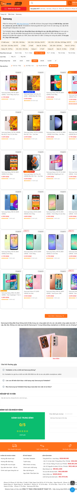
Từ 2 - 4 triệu (28, 53)
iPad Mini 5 (27, 484)
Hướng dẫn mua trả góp (8, 464)
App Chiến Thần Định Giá (31, 473)
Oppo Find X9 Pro (38, 482)
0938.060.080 (64, 458)
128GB (35, 60)
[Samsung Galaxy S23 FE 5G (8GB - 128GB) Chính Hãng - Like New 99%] (56, 121)
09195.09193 (57, 474)
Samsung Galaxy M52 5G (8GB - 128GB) (11, 213)
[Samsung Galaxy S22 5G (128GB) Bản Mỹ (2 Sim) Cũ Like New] (11, 121)
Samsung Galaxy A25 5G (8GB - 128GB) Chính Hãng (10, 252)
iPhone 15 (61, 8)
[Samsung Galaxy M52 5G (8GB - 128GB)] (11, 200)
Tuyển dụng (26, 461)
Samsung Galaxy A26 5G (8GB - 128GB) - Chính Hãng (33, 252)
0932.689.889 (63, 471)
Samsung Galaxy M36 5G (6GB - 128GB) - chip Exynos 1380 (55, 292)
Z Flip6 (30, 482)
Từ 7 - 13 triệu (51, 53)
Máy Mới (23, 56)
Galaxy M (50, 49)
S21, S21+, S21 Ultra (22, 49)
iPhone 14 (68, 8)
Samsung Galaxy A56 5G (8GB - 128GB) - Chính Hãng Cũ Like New (55, 213)
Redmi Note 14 (8, 484)
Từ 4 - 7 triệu (39, 53)
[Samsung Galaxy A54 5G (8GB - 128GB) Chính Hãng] (11, 161)
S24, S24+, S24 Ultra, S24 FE (36, 42)
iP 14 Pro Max (53, 484)
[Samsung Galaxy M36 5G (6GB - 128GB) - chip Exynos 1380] (56, 280)
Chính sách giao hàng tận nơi (9, 470)
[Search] (32, 3)
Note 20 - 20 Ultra (41, 45)
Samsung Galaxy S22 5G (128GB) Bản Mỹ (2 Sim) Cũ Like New (11, 133)
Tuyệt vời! (71, 414)
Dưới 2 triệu (18, 53)
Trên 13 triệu (61, 53)
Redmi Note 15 (18, 484)
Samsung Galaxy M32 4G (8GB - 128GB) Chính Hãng (55, 93)
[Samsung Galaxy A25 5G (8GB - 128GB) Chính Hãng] (11, 240)
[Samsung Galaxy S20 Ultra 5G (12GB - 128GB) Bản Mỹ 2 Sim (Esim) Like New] (33, 81)
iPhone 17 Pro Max (20, 486)
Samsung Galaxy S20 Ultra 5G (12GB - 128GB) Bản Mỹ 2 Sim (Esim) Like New (32, 95)
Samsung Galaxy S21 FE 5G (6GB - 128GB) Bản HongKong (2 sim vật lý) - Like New (56, 173)
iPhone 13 (35, 484)
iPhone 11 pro (67, 482)
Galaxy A (33, 49)
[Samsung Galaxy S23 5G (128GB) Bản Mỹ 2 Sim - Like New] (33, 121)
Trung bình (68, 414)
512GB (49, 60)
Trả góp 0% (18, 72)
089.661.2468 (57, 469)
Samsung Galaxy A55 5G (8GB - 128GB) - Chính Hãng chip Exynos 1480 (11, 94)
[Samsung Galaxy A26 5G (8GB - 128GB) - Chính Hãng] (33, 240)
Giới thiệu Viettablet (29, 458)
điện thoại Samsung (23, 23)
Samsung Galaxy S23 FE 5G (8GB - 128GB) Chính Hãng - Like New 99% (55, 133)
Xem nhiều (54, 65)
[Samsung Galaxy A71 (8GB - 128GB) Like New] (33, 280)
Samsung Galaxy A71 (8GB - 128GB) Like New (32, 292)
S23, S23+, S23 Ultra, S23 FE (9, 45)
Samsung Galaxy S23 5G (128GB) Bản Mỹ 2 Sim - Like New (33, 133)
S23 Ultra (70, 484)
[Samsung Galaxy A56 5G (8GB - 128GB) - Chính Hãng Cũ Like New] (56, 200)
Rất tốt (70, 414)
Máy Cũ (13, 56)
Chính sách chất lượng (30, 467)
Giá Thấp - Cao (30, 65)
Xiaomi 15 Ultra (8, 486)
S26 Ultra (42, 8)
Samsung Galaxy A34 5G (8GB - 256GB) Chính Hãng (33, 213)
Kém (65, 414)
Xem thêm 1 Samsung (55, 316)
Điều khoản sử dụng (29, 464)
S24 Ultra (19, 482)
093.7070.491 (63, 477)
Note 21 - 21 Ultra (61, 49)
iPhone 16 (55, 8)
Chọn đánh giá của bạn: (56, 414)
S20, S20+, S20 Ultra (56, 45)
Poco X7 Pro (62, 484)
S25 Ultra (48, 8)
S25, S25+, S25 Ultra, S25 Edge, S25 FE (59, 42)
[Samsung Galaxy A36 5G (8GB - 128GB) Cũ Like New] (56, 240)
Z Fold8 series (5, 42)
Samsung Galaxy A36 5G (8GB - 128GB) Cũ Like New (55, 252)
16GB (14, 60)
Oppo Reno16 (58, 482)
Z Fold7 (42, 49)
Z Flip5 (23, 45)
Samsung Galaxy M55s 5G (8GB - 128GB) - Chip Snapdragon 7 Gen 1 (11, 294)
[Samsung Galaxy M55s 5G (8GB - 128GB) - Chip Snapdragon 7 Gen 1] (11, 280)
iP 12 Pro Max (48, 482)
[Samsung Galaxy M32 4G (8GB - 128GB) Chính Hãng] (56, 81)
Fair (67, 414)
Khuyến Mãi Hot (43, 65)
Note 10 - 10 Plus (70, 45)
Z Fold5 (31, 45)
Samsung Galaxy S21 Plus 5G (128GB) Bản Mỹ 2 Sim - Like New (33, 175)
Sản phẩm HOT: (35, 8)
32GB (21, 60)
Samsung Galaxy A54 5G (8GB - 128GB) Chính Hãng (10, 173)
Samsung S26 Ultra (32, 486)
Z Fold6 (72, 49)
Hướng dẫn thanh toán (7, 458)
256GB (42, 60)
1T (55, 60)
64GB (27, 60)
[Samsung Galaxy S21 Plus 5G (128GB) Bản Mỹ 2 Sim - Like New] (33, 161)
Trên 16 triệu (71, 53)
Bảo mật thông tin (28, 470)
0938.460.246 (72, 464)
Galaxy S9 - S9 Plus (6, 49)
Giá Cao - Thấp (17, 65)
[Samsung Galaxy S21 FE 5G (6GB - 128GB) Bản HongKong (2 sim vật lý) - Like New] (56, 161)
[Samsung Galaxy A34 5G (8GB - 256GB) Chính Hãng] (33, 200)
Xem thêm (56, 358)
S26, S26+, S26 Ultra (18, 42)
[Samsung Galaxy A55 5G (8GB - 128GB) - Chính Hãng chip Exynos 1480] (11, 81)
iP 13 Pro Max (43, 484)
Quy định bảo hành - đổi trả (9, 467)
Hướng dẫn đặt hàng (7, 461)
